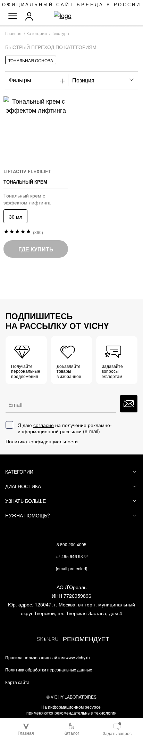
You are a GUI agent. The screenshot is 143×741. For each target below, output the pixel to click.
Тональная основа (30, 60)
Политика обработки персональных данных (48, 669)
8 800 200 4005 (71, 544)
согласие (43, 424)
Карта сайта (17, 682)
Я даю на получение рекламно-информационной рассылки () (65, 428)
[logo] (71, 15)
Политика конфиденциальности (42, 441)
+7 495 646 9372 (72, 556)
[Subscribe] (128, 403)
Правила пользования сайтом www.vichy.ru (47, 657)
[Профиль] (31, 16)
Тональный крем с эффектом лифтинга (27, 199)
